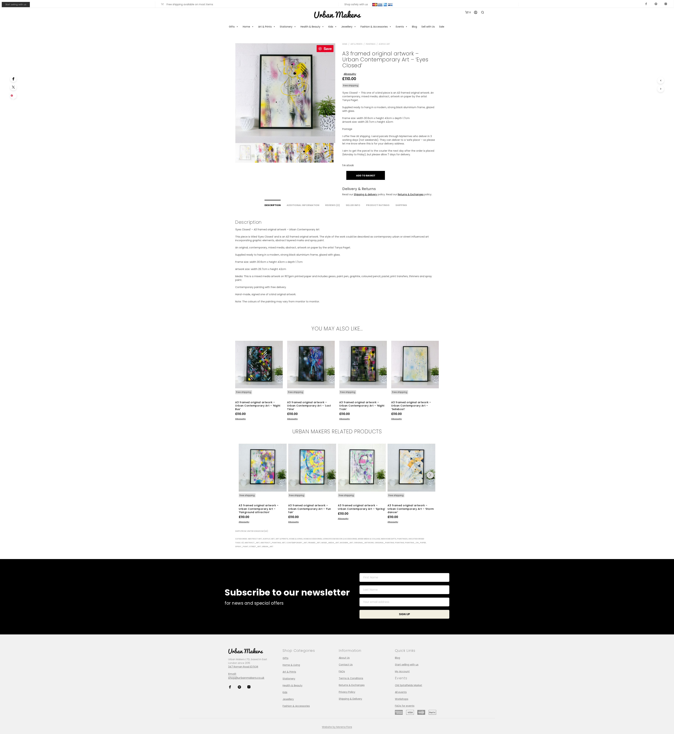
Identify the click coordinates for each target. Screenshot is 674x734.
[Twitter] (13, 87)
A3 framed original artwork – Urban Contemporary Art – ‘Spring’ (361, 507)
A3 (242, 542)
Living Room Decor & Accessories (340, 538)
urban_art (267, 546)
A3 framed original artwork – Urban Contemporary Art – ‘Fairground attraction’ (258, 509)
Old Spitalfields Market (408, 685)
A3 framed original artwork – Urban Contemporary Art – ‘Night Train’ (362, 405)
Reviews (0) (332, 205)
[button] (468, 12)
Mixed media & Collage (369, 538)
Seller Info (353, 205)
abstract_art (252, 542)
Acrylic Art (384, 44)
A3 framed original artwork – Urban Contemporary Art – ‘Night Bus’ (257, 405)
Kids (330, 26)
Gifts (232, 26)
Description (273, 205)
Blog (414, 26)
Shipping (401, 205)
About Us (344, 657)
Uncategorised (416, 538)
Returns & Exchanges (411, 194)
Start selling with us (15, 4)
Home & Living (296, 538)
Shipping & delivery (365, 194)
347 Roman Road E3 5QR (243, 666)
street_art (255, 546)
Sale (441, 26)
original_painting (384, 542)
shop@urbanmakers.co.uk (246, 678)
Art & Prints (265, 26)
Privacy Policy (347, 692)
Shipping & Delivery (350, 699)
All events (401, 692)
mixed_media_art (330, 542)
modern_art (346, 542)
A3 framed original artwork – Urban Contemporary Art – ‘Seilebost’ (411, 405)
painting (399, 542)
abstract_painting (270, 542)
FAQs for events (404, 706)
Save (328, 48)
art (284, 542)
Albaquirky (350, 74)
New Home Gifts (388, 538)
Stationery (286, 26)
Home (246, 26)
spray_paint (241, 546)
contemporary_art (296, 542)
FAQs (342, 671)
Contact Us (346, 664)
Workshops (401, 699)
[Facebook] (13, 78)
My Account (402, 671)
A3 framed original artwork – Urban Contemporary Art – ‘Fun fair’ (309, 509)
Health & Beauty (310, 26)
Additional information (303, 205)
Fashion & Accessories (374, 26)
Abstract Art (255, 538)
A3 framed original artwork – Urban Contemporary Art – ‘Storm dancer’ (411, 509)
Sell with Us (428, 26)
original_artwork (364, 542)
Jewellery (346, 26)
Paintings (370, 44)
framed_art (314, 542)
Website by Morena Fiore (337, 727)
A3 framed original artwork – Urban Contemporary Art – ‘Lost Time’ (309, 405)
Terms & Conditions (351, 678)
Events (400, 26)
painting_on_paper (415, 542)
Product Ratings (377, 205)
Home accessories (312, 538)
